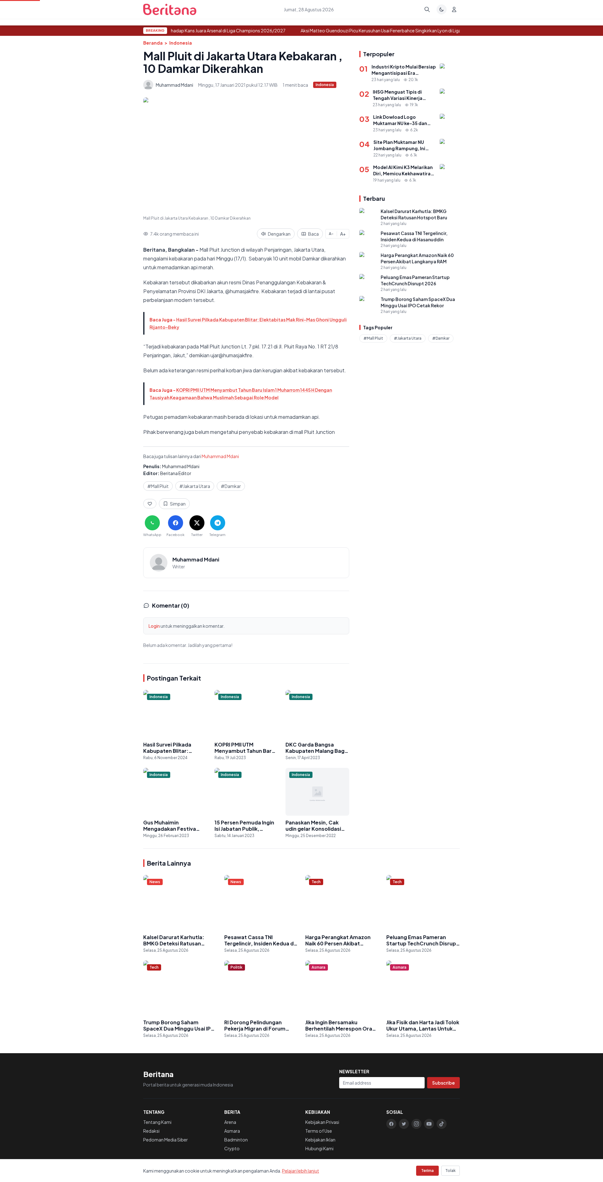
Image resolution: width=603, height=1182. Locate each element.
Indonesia (180, 43)
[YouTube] (429, 1124)
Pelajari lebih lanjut (300, 1171)
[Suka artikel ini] (149, 503)
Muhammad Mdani (220, 456)
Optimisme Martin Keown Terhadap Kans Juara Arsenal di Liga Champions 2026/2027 (194, 30)
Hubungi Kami (319, 1148)
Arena (230, 1122)
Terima (427, 1170)
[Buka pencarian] (427, 9)
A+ (343, 234)
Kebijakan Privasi (322, 1122)
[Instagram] (416, 1124)
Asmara (232, 1131)
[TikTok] (442, 1124)
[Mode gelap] (442, 9)
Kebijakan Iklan (320, 1139)
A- (331, 233)
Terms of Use (318, 1131)
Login (154, 626)
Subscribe (443, 1083)
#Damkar (231, 486)
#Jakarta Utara (194, 486)
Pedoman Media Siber (165, 1139)
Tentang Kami (157, 1122)
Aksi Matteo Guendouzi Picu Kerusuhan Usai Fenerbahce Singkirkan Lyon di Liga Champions (389, 30)
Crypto (232, 1148)
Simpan (178, 503)
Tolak (450, 1170)
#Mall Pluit (158, 486)
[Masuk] (454, 9)
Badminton (236, 1139)
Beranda (153, 43)
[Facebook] (391, 1124)
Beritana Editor (175, 473)
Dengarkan (279, 234)
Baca (313, 234)
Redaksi (151, 1131)
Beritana (158, 1074)
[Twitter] (404, 1124)
